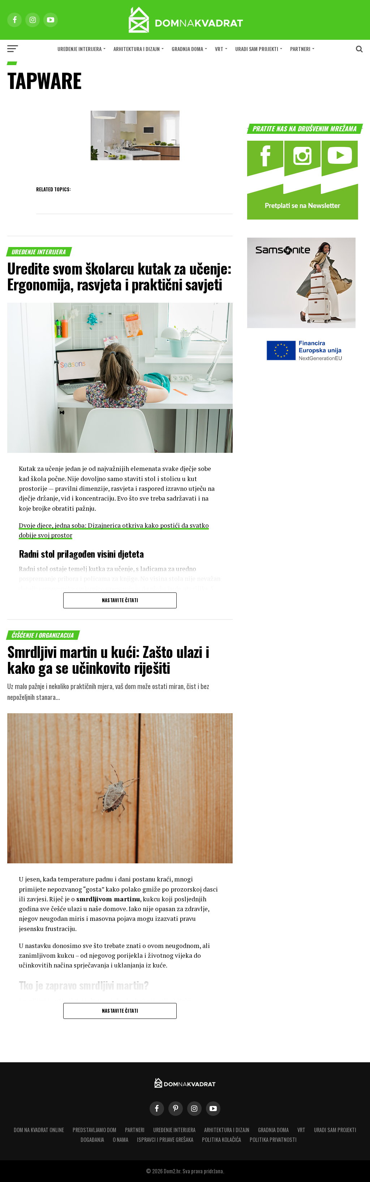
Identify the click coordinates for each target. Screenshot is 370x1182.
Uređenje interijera (79, 48)
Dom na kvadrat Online (39, 1130)
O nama (120, 1139)
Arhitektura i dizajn (136, 48)
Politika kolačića (221, 1139)
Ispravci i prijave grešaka (165, 1139)
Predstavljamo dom (94, 1130)
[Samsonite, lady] (301, 325)
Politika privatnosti (273, 1139)
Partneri (300, 48)
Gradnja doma (187, 48)
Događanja (92, 1139)
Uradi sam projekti (256, 48)
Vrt (219, 48)
